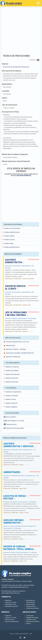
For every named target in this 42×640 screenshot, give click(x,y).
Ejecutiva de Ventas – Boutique (16, 349)
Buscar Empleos (11, 417)
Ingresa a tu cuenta (10, 602)
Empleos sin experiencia (13, 392)
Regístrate (8, 600)
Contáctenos (30, 615)
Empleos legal (8, 243)
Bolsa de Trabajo (27, 581)
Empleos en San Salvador (12, 228)
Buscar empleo (30, 604)
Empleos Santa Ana (12, 378)
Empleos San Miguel (12, 370)
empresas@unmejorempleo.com (10, 593)
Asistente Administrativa (14, 261)
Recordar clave (9, 619)
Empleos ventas (11, 399)
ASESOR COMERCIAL (13, 357)
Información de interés (32, 621)
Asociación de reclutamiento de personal (16, 67)
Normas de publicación (12, 621)
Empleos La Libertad (12, 367)
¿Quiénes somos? (31, 619)
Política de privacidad (32, 608)
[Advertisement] (21, 30)
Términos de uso (31, 606)
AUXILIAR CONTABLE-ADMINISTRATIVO (20, 353)
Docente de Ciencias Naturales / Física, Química (18, 547)
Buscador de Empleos (24, 175)
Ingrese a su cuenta (10, 617)
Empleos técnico (9, 239)
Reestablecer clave (10, 604)
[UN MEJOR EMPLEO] (11, 2)
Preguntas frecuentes (32, 617)
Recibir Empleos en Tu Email (15, 420)
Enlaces (28, 623)
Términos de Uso (11, 424)
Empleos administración (12, 232)
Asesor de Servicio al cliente (15, 287)
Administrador (10, 345)
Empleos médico (9, 236)
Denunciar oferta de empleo (15, 428)
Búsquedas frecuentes (11, 606)
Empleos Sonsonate (12, 382)
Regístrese (8, 615)
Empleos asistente (11, 403)
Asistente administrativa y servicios (17, 342)
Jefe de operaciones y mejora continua (16, 313)
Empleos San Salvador (13, 374)
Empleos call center (12, 395)
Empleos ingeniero (12, 407)
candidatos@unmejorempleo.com (18, 587)
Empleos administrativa (11, 247)
